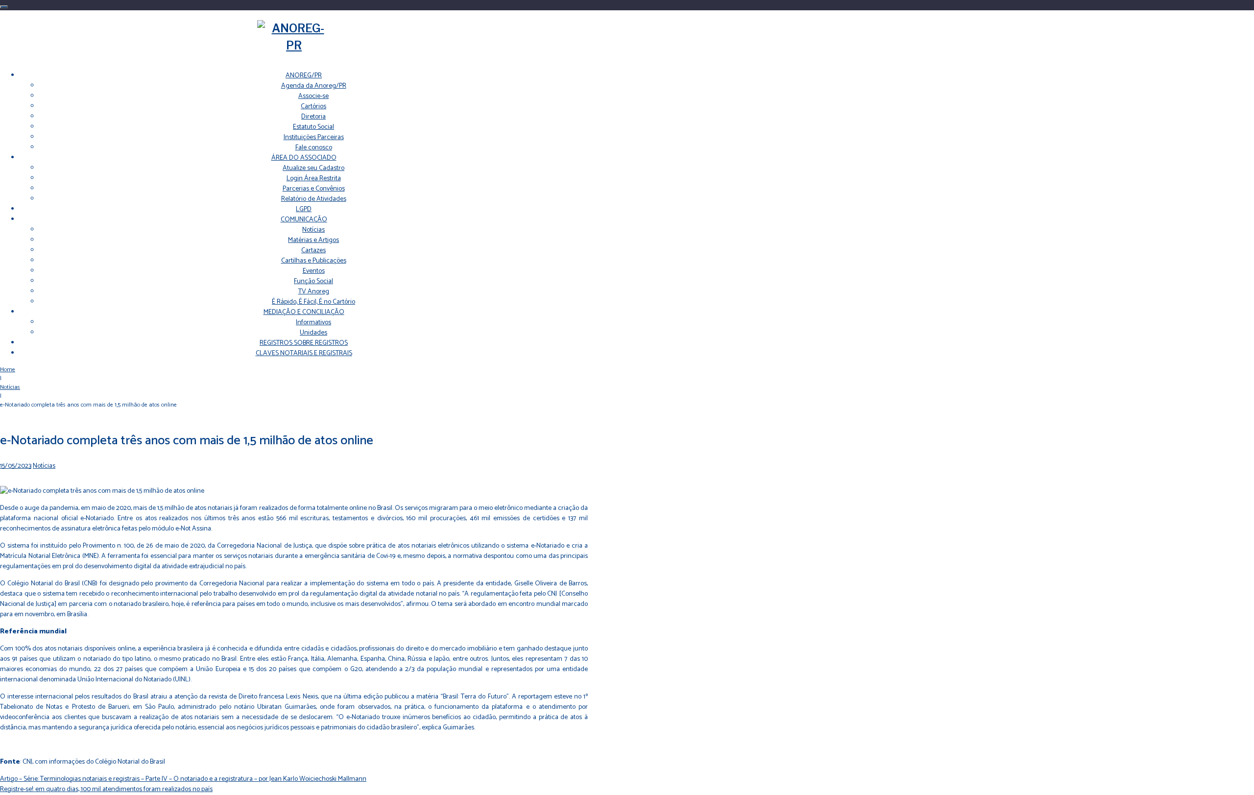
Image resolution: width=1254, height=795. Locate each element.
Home (7, 369)
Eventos (314, 271)
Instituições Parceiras (314, 137)
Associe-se (313, 96)
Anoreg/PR (304, 75)
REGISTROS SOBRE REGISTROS (304, 343)
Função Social (313, 281)
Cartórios (313, 106)
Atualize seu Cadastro (313, 168)
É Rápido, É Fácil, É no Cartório (313, 302)
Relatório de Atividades (313, 199)
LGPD (304, 209)
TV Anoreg (313, 291)
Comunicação (304, 219)
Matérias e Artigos (313, 240)
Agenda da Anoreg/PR (313, 86)
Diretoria (313, 116)
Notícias (313, 230)
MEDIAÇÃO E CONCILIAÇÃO (304, 312)
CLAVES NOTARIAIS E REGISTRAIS (304, 353)
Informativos (313, 322)
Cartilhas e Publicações (313, 260)
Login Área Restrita (314, 178)
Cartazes (313, 250)
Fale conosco (313, 147)
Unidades (313, 332)
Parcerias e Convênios (314, 188)
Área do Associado (304, 158)
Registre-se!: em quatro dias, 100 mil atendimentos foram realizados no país (106, 789)
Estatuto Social (313, 127)
